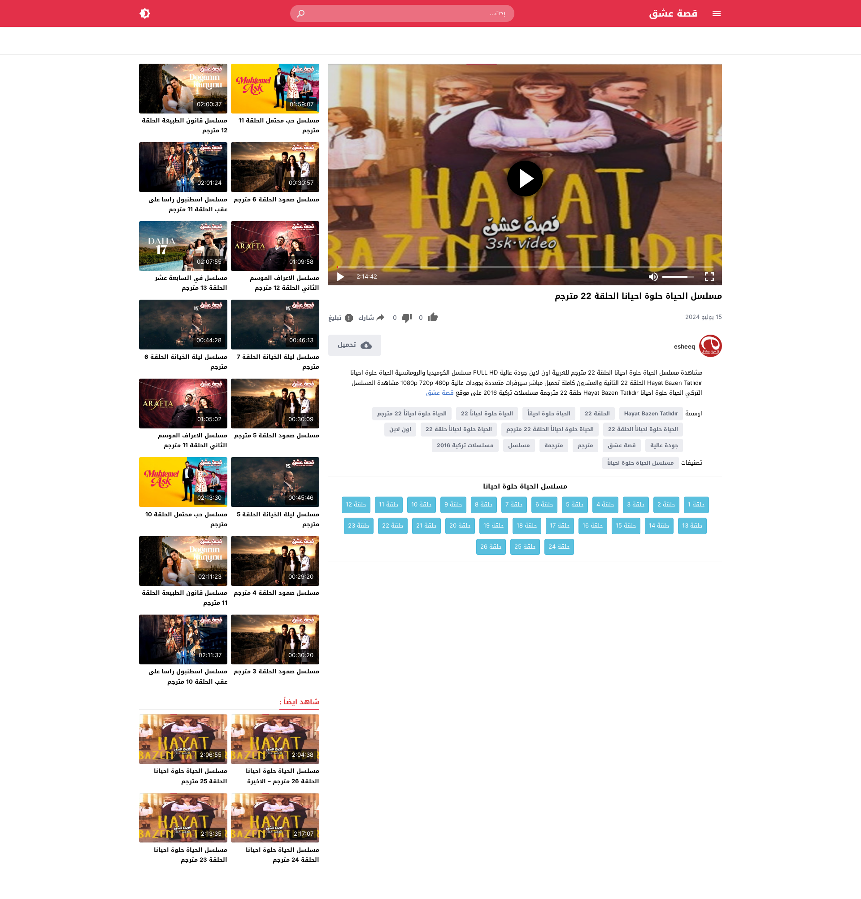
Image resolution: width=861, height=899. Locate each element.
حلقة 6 (544, 504)
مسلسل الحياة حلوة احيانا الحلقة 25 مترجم (190, 775)
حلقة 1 (696, 504)
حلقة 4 (605, 504)
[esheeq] (710, 355)
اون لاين (400, 429)
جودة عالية (664, 445)
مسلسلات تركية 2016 (465, 445)
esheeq (684, 346)
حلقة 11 (389, 504)
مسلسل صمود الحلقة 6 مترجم (276, 199)
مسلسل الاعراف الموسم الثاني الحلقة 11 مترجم (192, 440)
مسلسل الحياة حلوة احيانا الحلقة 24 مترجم (282, 854)
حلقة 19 (493, 525)
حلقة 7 (514, 504)
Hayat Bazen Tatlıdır (651, 414)
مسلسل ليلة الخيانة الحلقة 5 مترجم (278, 519)
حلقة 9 (453, 504)
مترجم (585, 445)
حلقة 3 (636, 504)
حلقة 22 (393, 525)
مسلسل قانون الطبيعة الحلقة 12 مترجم (184, 125)
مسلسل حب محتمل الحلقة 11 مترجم (279, 125)
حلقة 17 (560, 525)
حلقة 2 (666, 504)
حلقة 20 (460, 525)
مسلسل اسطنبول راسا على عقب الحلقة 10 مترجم (187, 676)
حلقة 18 (527, 525)
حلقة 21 (426, 525)
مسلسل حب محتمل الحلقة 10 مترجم (186, 519)
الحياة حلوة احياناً (548, 414)
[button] (301, 13)
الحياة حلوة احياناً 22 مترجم (412, 414)
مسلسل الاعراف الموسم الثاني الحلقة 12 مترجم (284, 282)
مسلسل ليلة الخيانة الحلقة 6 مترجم (185, 361)
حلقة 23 (359, 525)
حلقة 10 (421, 504)
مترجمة (553, 445)
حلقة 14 (659, 525)
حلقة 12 (356, 504)
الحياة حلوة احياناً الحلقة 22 (643, 429)
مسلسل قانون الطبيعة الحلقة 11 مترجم (184, 597)
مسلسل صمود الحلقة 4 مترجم (276, 592)
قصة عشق (673, 13)
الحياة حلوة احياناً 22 (487, 414)
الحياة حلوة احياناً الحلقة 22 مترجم (550, 429)
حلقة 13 (692, 525)
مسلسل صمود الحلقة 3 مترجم (276, 671)
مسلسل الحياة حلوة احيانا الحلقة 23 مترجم (190, 854)
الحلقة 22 (597, 414)
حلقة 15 (626, 525)
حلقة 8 (484, 504)
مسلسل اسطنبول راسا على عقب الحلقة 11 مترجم (187, 204)
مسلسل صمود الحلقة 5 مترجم (276, 435)
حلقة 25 (525, 546)
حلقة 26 (491, 546)
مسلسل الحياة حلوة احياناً (640, 463)
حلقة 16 (593, 525)
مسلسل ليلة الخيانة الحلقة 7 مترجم (278, 361)
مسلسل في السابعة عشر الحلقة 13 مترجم (191, 282)
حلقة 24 (559, 546)
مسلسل (519, 445)
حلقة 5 (575, 504)
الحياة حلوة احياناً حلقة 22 (459, 429)
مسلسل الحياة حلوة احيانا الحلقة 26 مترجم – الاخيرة (282, 775)
